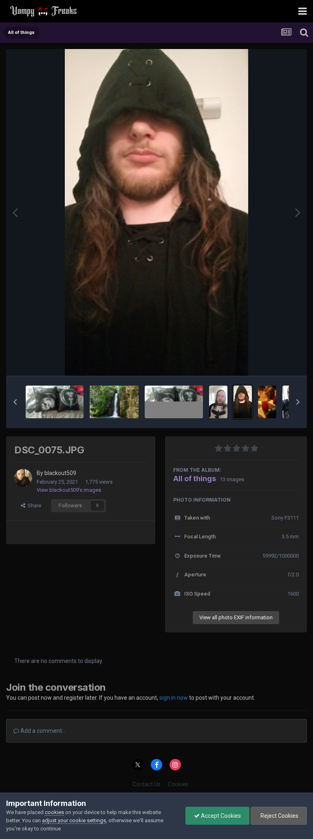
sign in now (173, 697)
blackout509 (60, 473)
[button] (15, 402)
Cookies (178, 784)
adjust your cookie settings (74, 820)
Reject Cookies (278, 815)
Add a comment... (42, 730)
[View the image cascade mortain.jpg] (114, 402)
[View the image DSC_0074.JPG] (218, 402)
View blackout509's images (69, 490)
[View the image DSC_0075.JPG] (243, 402)
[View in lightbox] (156, 212)
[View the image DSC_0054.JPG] (174, 402)
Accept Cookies (220, 815)
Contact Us (146, 784)
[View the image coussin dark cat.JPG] (55, 402)
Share (33, 505)
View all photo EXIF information (236, 617)
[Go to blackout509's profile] (23, 478)
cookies (54, 812)
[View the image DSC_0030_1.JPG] (267, 402)
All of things (194, 478)
